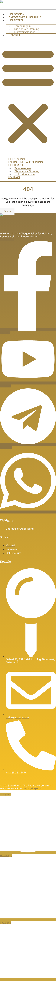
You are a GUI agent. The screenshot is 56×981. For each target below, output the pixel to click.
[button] (28, 95)
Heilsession (16, 14)
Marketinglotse (33, 788)
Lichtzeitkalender (24, 31)
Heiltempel (16, 20)
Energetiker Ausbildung (25, 17)
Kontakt (14, 35)
